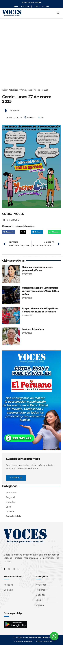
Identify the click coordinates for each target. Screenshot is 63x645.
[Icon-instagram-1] (14, 569)
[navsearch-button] (58, 13)
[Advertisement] (31, 50)
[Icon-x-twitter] (9, 569)
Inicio (4, 90)
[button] (52, 13)
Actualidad (13, 90)
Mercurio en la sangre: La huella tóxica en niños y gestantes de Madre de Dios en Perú (40, 290)
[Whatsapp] (18, 569)
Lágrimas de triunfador (33, 329)
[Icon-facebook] (5, 569)
